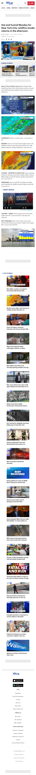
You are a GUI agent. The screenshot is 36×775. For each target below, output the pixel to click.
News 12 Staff (5, 34)
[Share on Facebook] (6, 39)
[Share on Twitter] (9, 39)
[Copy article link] (11, 39)
